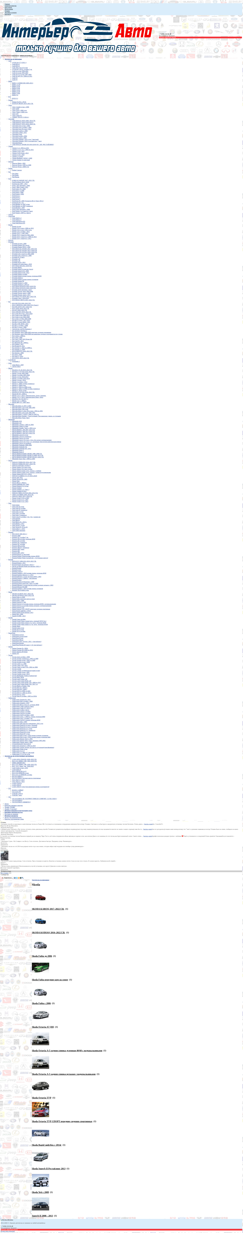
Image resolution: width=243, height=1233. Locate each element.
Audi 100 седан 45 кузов (20, 68)
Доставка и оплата (11, 12)
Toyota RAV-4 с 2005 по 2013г (22, 693)
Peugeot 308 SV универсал (20, 547)
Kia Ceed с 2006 (17, 337)
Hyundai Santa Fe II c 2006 (20, 271)
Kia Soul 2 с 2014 (17, 356)
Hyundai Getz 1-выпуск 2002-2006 (23, 254)
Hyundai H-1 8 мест (18, 257)
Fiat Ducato (15, 177)
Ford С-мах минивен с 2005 (21, 185)
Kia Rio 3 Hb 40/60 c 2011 (20, 324)
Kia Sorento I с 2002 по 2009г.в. (22, 348)
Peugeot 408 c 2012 (18, 553)
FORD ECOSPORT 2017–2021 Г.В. (23, 180)
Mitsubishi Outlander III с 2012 (21, 448)
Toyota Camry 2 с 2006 (19, 664)
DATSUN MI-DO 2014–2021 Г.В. (22, 103)
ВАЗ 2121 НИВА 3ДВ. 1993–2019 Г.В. (24, 761)
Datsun (10, 100)
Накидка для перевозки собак (14, 819)
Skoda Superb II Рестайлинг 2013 (22, 612)
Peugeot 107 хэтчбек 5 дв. (20, 537)
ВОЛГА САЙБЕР (17, 790)
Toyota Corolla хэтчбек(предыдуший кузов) (26, 670)
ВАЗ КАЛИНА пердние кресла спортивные (26, 778)
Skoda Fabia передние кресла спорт (23, 599)
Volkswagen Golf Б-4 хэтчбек (21, 713)
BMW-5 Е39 (16, 91)
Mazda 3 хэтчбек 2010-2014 (21, 378)
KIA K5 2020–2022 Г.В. (19, 310)
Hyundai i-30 (16, 260)
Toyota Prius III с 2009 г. (19, 689)
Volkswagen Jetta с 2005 (19, 722)
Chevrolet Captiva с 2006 (20, 131)
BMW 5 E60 (16, 93)
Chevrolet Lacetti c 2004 (19, 136)
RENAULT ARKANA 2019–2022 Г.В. (24, 561)
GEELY (10, 214)
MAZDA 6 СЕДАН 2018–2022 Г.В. (23, 392)
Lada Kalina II (16, 769)
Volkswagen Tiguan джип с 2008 (22, 742)
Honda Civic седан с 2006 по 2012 (23, 228)
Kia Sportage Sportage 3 (19, 331)
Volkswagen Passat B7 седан (21, 734)
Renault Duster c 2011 (19, 563)
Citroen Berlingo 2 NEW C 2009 (22, 158)
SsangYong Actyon (18, 635)
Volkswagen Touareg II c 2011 (21, 699)
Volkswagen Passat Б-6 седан (21, 732)
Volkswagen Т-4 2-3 (18, 751)
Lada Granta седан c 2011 (20, 768)
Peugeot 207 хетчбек (18, 541)
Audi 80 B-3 (16, 64)
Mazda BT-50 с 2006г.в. (19, 394)
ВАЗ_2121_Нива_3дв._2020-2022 (23, 766)
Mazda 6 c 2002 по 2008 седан (21, 387)
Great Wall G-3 (16, 218)
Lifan (10, 363)
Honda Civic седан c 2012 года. (22, 230)
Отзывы (7, 11)
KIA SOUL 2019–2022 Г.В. (20, 358)
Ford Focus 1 (16, 196)
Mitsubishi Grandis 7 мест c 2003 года (24, 428)
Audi (9, 61)
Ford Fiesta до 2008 (18, 190)
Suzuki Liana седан (18, 628)
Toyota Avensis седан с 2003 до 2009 (23, 660)
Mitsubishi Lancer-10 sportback (21, 443)
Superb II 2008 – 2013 (19, 616)
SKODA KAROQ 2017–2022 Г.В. (23, 594)
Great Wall (11, 216)
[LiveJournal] (23, 878)
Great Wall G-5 (16, 220)
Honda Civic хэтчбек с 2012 (21, 231)
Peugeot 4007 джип (18, 549)
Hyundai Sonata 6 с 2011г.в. (20, 284)
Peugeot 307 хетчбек (18, 544)
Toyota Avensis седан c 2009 (21, 662)
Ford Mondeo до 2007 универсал (22, 206)
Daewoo (10, 161)
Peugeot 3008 (16, 535)
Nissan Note (16, 481)
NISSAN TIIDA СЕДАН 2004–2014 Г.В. (25, 493)
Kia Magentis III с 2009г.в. (20, 342)
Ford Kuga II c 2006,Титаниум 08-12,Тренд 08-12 (27, 201)
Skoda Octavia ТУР (18, 607)
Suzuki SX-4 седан (18, 629)
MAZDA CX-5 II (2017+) (20, 399)
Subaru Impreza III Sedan (20, 652)
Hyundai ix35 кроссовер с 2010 (22, 264)
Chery (10, 105)
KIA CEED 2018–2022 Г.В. (20, 308)
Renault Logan (16, 570)
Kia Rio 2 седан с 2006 (19, 327)
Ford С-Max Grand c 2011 (20, 187)
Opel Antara (15, 505)
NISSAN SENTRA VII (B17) (21, 465)
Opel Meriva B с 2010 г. (19, 522)
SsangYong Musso (17, 640)
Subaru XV (15, 653)
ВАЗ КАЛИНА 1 (17, 776)
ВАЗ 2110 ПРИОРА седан (20, 773)
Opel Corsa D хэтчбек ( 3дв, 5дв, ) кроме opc (26, 517)
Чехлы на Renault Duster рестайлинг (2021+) (26, 566)
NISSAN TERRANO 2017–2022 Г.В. (24, 464)
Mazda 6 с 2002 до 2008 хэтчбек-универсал (26, 389)
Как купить (8, 7)
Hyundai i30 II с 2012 (18, 262)
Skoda (10, 592)
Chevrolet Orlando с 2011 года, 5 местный (25, 139)
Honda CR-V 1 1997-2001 (20, 233)
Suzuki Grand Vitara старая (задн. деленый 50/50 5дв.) (29, 621)
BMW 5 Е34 (16, 90)
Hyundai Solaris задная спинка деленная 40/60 (26, 276)
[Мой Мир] (21, 878)
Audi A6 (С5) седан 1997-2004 (21, 74)
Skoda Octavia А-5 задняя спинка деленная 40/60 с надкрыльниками (34, 604)
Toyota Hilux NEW (18, 677)
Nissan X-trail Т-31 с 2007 (20, 500)
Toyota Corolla (16, 669)
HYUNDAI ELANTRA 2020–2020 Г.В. (24, 252)
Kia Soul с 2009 (17, 354)
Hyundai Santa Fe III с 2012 (20, 272)
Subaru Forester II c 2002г (20, 648)
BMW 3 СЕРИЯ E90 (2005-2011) (22, 83)
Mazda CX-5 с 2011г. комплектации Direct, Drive (27, 397)
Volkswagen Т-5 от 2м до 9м (21, 754)
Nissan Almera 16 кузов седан (21, 467)
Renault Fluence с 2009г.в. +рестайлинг (24, 578)
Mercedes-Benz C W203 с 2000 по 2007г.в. (25, 414)
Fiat (9, 172)
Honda (10, 225)
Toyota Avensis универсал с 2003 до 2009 (25, 658)
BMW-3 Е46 (16, 88)
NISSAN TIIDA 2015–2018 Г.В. (22, 496)
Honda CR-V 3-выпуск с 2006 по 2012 (24, 237)
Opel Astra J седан (18, 512)
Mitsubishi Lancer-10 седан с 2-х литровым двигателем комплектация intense (36, 442)
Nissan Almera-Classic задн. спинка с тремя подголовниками (31, 472)
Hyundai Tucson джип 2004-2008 (22, 291)
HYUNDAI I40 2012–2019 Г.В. (22, 266)
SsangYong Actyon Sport (19, 636)
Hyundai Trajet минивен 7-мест (22, 290)
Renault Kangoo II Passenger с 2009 (23, 582)
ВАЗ (9, 757)
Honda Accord (16, 226)
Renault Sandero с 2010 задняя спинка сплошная (27, 588)
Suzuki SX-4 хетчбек (18, 631)
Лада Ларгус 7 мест (18, 781)
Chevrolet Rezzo (17, 143)
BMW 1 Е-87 (16, 85)
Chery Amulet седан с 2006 (20, 107)
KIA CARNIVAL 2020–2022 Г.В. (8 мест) (25, 305)
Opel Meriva (16, 520)
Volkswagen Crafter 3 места (20, 710)
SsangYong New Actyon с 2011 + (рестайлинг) (26, 641)
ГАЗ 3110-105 (16, 792)
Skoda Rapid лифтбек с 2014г (21, 611)
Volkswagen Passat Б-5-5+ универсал (23, 730)
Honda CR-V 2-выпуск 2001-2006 (23, 235)
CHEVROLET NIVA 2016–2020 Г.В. (24, 124)
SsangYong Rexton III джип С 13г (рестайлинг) (27, 645)
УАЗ (9, 797)
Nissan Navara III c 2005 (19, 479)
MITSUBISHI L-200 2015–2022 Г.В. (23, 433)
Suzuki (10, 617)
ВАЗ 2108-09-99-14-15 (19, 771)
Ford (9, 179)
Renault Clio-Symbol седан (20, 590)
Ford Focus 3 (16, 199)
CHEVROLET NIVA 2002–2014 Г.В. (24, 120)
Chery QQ (15, 114)
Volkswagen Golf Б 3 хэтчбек (21, 711)
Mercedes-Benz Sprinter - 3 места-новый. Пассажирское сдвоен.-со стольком (36, 416)
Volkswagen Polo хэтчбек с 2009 (22, 701)
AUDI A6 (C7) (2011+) (19, 62)
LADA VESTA (17, 783)
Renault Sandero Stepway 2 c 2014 (22, 575)
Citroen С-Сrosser (17, 156)
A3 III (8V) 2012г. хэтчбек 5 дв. (22, 69)
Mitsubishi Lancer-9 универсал (21, 436)
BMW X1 (15, 95)
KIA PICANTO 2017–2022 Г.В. (22, 307)
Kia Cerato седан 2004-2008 (21, 317)
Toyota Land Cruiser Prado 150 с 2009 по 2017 (26, 682)
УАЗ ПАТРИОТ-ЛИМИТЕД (21, 802)
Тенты (7, 804)
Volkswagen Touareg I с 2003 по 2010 (24, 746)
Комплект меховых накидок (14, 805)
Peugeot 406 (16, 551)
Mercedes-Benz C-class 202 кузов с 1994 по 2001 (27, 411)
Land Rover (12, 360)
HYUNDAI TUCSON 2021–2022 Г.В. (24, 296)
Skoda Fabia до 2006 (18, 597)
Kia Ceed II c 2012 (18, 341)
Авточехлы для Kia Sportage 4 (21, 329)
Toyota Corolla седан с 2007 (21, 672)
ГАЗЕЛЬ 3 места (17, 793)
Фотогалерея (9, 9)
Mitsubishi (11, 419)
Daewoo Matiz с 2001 (19, 163)
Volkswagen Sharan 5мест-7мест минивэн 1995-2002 (28, 740)
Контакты (8, 14)
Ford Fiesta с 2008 (17, 192)
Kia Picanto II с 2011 (18, 346)
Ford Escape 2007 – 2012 (19, 184)
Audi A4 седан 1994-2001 (20, 71)
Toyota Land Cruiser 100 (19, 679)
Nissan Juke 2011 (17, 477)
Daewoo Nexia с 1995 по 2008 (21, 165)
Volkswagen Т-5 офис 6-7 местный (23, 752)
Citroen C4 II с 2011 (18, 151)
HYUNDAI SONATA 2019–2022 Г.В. (24, 288)
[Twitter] (17, 878)
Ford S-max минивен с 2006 (21, 209)
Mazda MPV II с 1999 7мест (21, 402)
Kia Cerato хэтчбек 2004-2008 (21, 319)
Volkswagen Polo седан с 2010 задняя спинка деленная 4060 (31, 737)
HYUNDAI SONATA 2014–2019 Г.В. (24, 286)
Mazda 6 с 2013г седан (19, 390)
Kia (9, 301)
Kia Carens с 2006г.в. (18, 336)
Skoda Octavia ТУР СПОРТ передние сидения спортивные (31, 609)
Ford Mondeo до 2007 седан (21, 204)
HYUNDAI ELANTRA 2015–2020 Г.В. (24, 250)
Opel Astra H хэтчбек (19, 508)
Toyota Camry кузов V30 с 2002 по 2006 (25, 667)
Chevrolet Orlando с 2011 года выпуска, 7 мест (27, 141)
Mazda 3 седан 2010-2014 (20, 377)
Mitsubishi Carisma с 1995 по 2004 (23, 424)
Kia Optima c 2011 (18, 344)
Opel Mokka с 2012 (18, 524)
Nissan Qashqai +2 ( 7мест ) (20, 489)
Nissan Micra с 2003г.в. (19, 483)
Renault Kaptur (16, 568)
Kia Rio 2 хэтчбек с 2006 (20, 325)
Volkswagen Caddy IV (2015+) (21, 708)
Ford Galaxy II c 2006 (19, 189)
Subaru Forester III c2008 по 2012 (22, 650)
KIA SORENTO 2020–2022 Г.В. (22, 351)
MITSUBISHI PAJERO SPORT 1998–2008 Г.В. (27, 453)
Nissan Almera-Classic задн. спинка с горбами (26, 471)
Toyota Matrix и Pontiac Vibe (21, 686)
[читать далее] (148, 824)
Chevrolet (11, 119)
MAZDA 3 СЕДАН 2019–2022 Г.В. (23, 372)
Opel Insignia (16, 518)
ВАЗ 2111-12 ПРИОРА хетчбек (22, 775)
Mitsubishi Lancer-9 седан (20, 435)
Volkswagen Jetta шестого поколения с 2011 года (27, 723)
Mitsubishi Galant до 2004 (20, 426)
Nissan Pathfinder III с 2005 (20, 484)
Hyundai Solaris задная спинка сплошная (25, 279)
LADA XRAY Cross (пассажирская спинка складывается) (30, 787)
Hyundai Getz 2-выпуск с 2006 (22, 255)
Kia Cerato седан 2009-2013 (21, 315)
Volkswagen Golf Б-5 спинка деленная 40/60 (26, 720)
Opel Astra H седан (18, 506)
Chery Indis (15, 108)
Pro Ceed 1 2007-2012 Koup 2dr (22, 339)
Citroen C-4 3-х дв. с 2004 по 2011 (23, 149)
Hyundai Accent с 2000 (19, 243)
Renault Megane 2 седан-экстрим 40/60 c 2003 (26, 576)
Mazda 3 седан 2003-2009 (20, 373)
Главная (7, 4)
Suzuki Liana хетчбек (19, 619)
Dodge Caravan (17, 170)
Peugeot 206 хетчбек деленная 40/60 (23, 539)
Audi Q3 (14, 78)
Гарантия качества (10, 6)
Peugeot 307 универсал (19, 542)
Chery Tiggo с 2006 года (19, 112)
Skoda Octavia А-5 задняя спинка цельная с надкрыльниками (31, 605)
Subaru (10, 646)
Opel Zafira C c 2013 (18, 529)
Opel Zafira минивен (18, 530)
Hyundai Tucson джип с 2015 (21, 295)
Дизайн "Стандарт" (11, 809)
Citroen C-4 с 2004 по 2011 (20, 148)
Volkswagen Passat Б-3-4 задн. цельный (24, 727)
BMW (10, 81)
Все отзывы (4, 873)
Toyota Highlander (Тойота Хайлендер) (24, 676)
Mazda (10, 368)
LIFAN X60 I (16, 366)
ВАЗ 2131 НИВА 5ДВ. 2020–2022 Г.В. (24, 764)
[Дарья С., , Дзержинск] (4, 859)
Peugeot (10, 532)
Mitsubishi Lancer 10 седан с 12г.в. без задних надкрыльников (32, 440)
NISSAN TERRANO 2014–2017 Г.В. (24, 462)
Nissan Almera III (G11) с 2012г (22, 474)
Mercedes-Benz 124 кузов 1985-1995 (23, 407)
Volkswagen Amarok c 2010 (20, 703)
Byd (9, 97)
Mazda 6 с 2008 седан (19, 385)
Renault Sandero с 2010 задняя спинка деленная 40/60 (29, 573)
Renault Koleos (16, 580)
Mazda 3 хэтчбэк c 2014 (19, 382)
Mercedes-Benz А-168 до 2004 (21, 406)
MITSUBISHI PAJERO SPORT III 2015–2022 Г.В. (28, 457)
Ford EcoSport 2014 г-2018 (20, 182)
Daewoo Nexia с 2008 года (20, 167)
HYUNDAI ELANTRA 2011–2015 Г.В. (24, 249)
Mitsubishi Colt (16, 423)
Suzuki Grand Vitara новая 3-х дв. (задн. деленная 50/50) (30, 624)
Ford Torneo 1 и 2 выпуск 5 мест (22, 211)
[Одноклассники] (19, 878)
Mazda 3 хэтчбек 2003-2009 (21, 375)
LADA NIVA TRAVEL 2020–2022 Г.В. (24, 759)
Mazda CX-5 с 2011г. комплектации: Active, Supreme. (29, 395)
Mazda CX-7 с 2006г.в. (19, 401)
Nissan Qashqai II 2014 (19, 491)
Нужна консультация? (8, 1231)
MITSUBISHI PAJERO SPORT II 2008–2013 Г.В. (27, 455)
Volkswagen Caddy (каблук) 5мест (23, 706)
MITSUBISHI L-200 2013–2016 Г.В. (23, 431)
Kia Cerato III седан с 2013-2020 (22, 313)
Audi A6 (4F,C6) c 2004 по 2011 (22, 76)
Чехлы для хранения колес (13, 817)
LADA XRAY (16, 785)
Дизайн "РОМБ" (10, 807)
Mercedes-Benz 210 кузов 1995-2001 (23, 412)
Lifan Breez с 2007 (18, 365)
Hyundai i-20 (16, 259)
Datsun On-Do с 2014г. (19, 102)
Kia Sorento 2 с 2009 (18, 349)
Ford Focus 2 (16, 197)
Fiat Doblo (15, 175)
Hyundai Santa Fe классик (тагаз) (22, 269)
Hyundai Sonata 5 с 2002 (19, 283)
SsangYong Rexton (18, 643)
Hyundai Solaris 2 (17, 278)
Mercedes (11, 404)
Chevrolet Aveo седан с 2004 (21, 126)
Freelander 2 (16, 361)
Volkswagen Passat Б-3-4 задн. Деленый (24, 725)
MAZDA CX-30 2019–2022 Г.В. (22, 370)
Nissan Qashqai (17, 488)
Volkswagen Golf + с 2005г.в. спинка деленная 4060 (28, 717)
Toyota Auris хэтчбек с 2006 (21, 657)
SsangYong (11, 633)
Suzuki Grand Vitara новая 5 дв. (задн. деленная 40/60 (29, 623)
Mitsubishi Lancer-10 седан (20, 438)
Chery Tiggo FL (17, 115)
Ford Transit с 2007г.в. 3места (21, 213)
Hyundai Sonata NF (18, 281)
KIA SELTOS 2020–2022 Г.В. (21, 303)
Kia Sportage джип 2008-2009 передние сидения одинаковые (31, 332)
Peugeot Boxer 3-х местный (21, 554)
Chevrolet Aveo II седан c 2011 (21, 129)
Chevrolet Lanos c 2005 (19, 138)
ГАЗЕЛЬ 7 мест (17, 795)
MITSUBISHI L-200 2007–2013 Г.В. (23, 430)
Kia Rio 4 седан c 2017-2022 (21, 320)
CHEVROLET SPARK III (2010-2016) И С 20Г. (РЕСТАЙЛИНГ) (33, 144)
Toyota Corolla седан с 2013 (21, 674)
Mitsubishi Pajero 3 (18, 450)
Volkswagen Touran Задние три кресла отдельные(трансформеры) (33, 747)
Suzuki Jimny (16, 626)
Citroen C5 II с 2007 (18, 155)
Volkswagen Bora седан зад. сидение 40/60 (25, 705)
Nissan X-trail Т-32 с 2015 (20, 501)
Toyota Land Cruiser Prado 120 (21, 681)
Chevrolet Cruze (17, 134)
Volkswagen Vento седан (19, 749)
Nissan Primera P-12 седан (20, 486)
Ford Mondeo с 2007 (18, 208)
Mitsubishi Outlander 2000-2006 (22, 445)
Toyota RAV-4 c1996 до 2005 (21, 691)
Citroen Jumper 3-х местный (21, 160)
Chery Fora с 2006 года (19, 110)
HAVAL (10, 240)
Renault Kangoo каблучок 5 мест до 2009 (25, 583)
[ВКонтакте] (15, 878)
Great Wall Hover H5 (18, 223)
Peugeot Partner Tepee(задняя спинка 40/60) (26, 556)
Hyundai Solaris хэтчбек (19, 274)
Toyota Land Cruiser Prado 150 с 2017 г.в (25, 684)
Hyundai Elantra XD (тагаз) (20, 245)
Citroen (10, 146)
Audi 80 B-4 (16, 66)
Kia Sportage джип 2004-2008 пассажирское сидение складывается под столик (37, 334)
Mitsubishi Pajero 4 (18, 452)
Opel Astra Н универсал (19, 510)
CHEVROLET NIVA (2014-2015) (22, 122)
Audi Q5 (14, 79)
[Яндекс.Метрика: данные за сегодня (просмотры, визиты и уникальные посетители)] (7, 1220)
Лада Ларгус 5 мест (18, 780)
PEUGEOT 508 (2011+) (19, 534)
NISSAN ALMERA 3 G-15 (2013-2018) (24, 476)
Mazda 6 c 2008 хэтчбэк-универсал (23, 383)
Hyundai (11, 242)
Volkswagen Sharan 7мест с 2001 (22, 739)
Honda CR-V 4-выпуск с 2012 (21, 238)
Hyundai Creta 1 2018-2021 (20, 298)
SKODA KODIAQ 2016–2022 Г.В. (23, 595)
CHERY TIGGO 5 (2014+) (20, 117)
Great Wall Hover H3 (18, 221)
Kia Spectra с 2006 (18, 353)
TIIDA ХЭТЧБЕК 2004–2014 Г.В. (23, 494)
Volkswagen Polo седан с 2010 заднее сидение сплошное (30, 735)
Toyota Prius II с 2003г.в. (20, 687)
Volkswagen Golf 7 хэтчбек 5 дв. (22, 718)
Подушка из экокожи (11, 814)
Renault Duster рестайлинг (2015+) (23, 565)
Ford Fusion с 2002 (18, 194)
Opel (9, 503)
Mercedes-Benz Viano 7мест (21, 418)
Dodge (10, 168)
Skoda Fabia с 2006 (18, 600)
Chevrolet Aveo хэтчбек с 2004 (21, 127)
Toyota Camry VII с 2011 (20, 665)
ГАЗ (9, 788)
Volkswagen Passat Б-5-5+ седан (22, 728)
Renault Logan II (17, 571)
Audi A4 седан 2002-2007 (20, 73)
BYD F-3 (15, 98)
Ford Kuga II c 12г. (18, 202)
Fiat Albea (15, 173)
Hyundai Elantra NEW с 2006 (21, 247)
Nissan (10, 460)
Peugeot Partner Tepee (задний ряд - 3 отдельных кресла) (30, 558)
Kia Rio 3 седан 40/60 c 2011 (21, 322)
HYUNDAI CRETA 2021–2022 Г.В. (23, 300)
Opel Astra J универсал (19, 515)
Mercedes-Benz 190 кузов (20, 409)
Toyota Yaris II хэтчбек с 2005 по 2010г (24, 696)
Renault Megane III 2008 (19, 587)
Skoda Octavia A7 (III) (19, 602)
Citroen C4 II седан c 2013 (20, 153)
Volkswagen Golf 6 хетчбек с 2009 (23, 715)
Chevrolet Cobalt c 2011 (19, 132)
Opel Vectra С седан (18, 525)
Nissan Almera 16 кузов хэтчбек (22, 469)
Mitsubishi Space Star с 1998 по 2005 (23, 459)
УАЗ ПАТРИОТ (17, 800)
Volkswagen (12, 698)
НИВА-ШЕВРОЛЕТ (18, 763)
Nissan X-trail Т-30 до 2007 (20, 498)
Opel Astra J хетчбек (18, 513)
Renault (10, 559)
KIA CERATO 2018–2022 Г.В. (21, 312)
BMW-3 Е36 (16, 86)
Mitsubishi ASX (17, 421)
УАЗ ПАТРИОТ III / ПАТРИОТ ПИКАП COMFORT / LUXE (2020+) (34, 798)
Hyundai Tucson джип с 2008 (21, 293)
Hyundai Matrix (17, 267)
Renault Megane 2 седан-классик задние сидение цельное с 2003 (32, 585)
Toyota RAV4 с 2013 (18, 694)
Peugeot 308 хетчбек (18, 546)
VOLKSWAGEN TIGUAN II (21, 744)
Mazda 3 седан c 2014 (19, 380)
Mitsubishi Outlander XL (19, 447)
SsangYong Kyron (17, 638)
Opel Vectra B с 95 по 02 (20, 527)
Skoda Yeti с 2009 (17, 614)
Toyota (10, 655)
